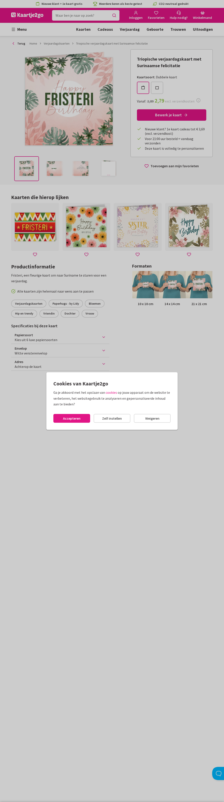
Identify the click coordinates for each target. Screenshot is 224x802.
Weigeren (152, 418)
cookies (111, 392)
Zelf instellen (112, 418)
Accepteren (71, 418)
